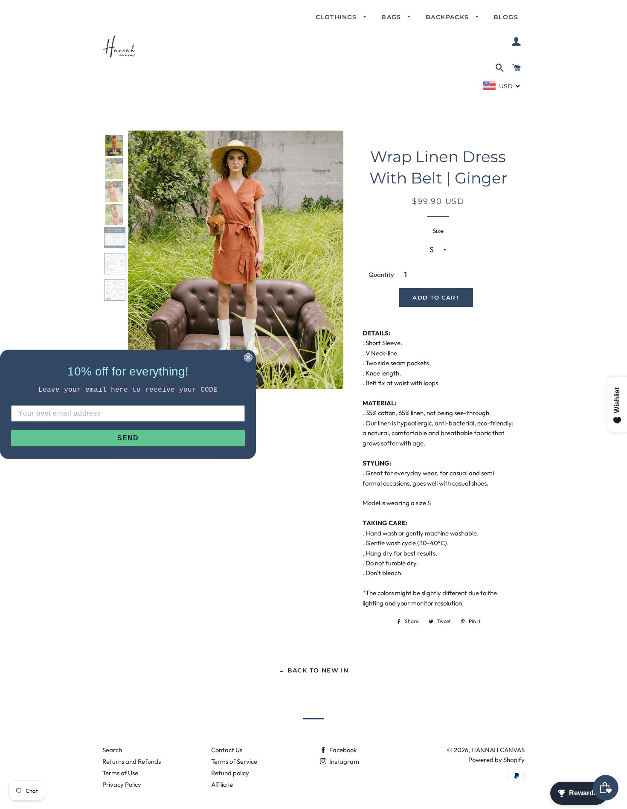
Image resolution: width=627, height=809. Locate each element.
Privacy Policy (121, 784)
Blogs (505, 17)
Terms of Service (234, 761)
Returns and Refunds (131, 761)
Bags (392, 17)
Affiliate (222, 784)
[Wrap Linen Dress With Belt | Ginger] (114, 145)
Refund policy (230, 773)
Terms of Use (120, 773)
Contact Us (226, 750)
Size (438, 231)
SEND (128, 438)
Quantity (381, 275)
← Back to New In (313, 670)
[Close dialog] (248, 357)
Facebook (342, 750)
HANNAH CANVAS (498, 750)
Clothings (337, 17)
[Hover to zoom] (235, 259)
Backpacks (448, 17)
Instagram (343, 761)
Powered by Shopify (496, 760)
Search (112, 750)
